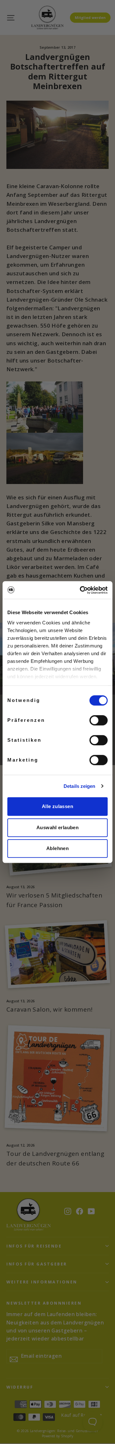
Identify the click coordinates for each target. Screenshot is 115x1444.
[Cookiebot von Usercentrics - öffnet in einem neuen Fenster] (81, 590)
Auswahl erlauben (57, 827)
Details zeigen (79, 786)
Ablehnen (57, 848)
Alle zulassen (57, 806)
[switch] (98, 720)
